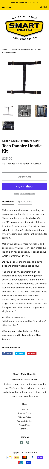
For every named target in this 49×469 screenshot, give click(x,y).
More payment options (24, 193)
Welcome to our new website (24, 379)
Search (25, 409)
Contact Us (24, 428)
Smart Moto (33, 452)
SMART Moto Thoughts (24, 374)
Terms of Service (24, 421)
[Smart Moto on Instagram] (27, 442)
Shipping (20, 163)
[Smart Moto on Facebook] (21, 442)
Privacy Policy (24, 425)
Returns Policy (24, 413)
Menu (8, 7)
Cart (45, 7)
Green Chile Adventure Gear (22, 49)
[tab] (8, 202)
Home (4, 49)
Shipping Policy (24, 417)
